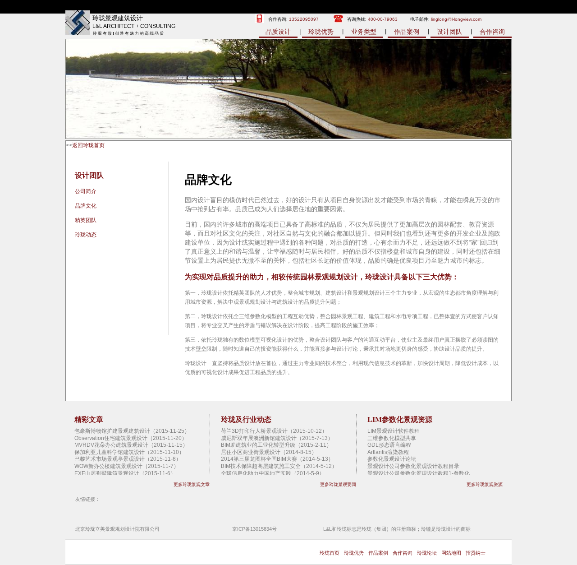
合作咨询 (492, 31)
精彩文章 (88, 419)
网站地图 (451, 553)
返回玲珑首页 (88, 145)
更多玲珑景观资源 (485, 484)
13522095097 (304, 19)
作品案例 (406, 31)
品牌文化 (85, 206)
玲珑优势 (321, 31)
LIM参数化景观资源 (399, 419)
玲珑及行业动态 (246, 419)
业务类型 (363, 31)
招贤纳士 (475, 553)
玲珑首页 (329, 553)
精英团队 (85, 220)
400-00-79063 (383, 19)
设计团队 (449, 31)
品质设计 (278, 31)
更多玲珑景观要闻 (338, 484)
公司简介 (85, 191)
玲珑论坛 (427, 553)
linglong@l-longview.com (456, 19)
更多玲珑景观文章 (192, 484)
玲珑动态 (85, 235)
